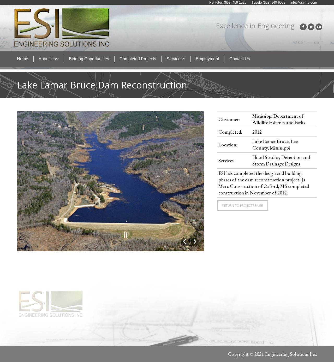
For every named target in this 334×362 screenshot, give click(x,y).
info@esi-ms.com (303, 2)
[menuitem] (22, 59)
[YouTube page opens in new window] (318, 26)
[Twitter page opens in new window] (311, 26)
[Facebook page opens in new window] (303, 26)
